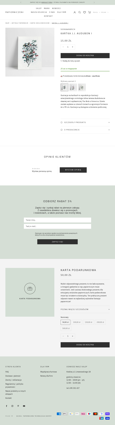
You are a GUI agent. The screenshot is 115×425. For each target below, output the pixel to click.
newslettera (46, 2)
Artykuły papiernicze (20, 23)
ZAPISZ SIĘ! (57, 242)
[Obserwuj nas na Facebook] (6, 406)
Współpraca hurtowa (48, 372)
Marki (47, 8)
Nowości (56, 8)
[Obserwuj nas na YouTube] (24, 406)
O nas (52, 12)
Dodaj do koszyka (85, 55)
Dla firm (61, 12)
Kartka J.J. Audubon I (60, 23)
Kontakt (48, 16)
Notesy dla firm (46, 376)
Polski (103, 12)
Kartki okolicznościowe (40, 23)
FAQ (7, 372)
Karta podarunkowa (78, 270)
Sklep (39, 8)
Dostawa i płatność (13, 376)
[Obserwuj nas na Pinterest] (18, 406)
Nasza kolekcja (39, 12)
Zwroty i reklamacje (13, 380)
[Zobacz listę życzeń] (84, 12)
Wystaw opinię (73, 170)
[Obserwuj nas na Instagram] (12, 406)
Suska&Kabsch (68, 29)
